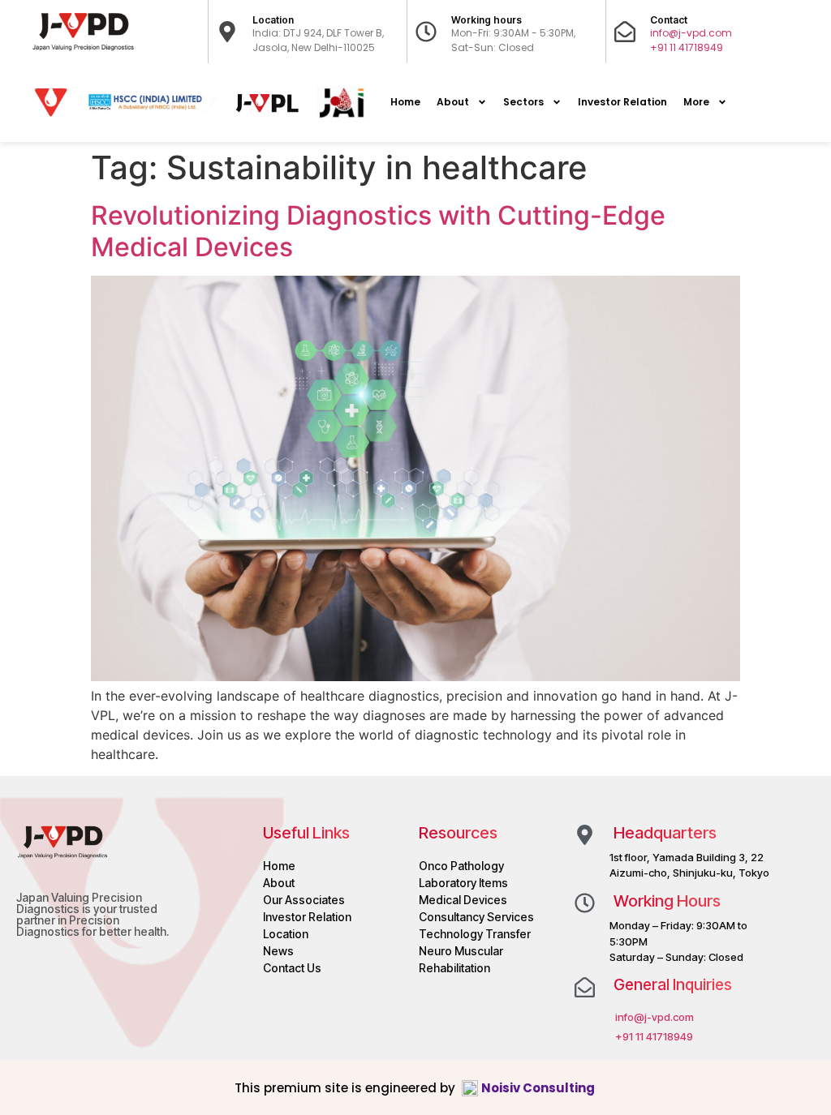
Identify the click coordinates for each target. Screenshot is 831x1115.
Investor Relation (622, 102)
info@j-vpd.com (691, 33)
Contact (668, 20)
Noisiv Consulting (539, 1087)
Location (273, 20)
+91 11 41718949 (686, 47)
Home (405, 102)
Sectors (523, 102)
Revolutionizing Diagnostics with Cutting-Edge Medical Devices (378, 230)
